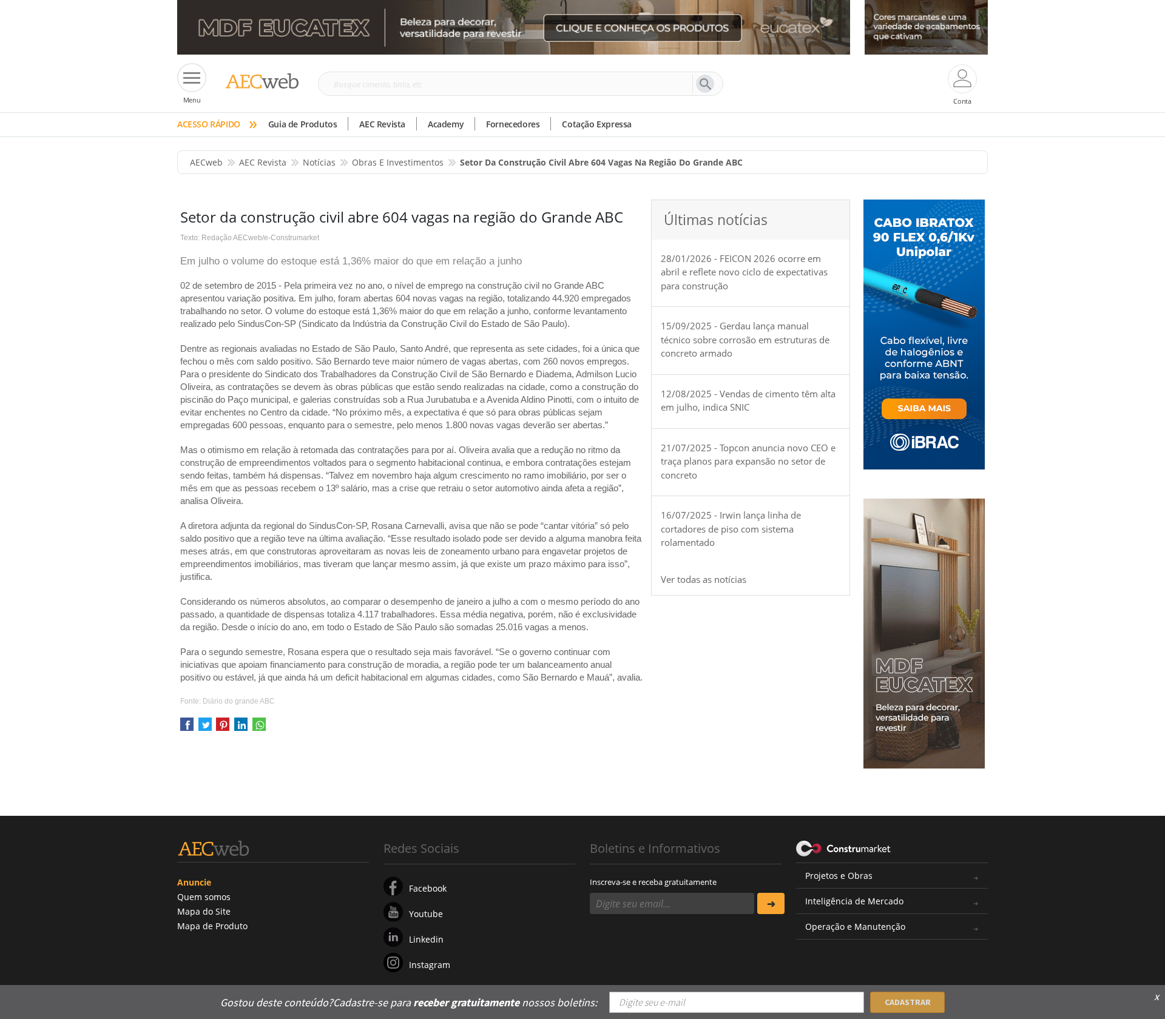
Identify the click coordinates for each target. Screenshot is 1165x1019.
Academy (446, 124)
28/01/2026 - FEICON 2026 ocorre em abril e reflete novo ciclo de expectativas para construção (744, 272)
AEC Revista (382, 124)
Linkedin (426, 939)
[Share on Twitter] (205, 728)
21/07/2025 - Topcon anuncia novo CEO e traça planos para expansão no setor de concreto (748, 461)
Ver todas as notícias (703, 579)
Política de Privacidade (864, 993)
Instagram (429, 964)
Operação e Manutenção (855, 926)
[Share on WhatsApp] (259, 728)
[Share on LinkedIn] (241, 728)
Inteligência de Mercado (854, 901)
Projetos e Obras (839, 875)
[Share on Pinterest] (222, 728)
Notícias (319, 162)
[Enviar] (771, 903)
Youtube (426, 914)
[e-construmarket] (843, 847)
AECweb (206, 162)
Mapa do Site (204, 911)
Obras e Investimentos (398, 162)
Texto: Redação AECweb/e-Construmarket (249, 238)
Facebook (428, 888)
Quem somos (204, 897)
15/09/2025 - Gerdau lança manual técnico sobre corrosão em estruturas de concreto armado (745, 339)
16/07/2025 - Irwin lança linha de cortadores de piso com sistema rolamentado (731, 528)
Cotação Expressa (597, 124)
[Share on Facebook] (187, 728)
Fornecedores (512, 124)
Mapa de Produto (212, 926)
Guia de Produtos (302, 124)
